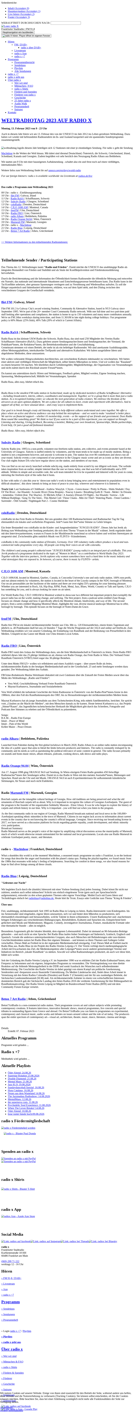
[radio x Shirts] (18, 1189)
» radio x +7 (7, 1294)
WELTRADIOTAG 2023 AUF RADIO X (46, 120)
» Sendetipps (8, 1308)
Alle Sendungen (22, 71)
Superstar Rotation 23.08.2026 (23, 1075)
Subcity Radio (18, 201)
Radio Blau (17, 228)
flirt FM (15, 195)
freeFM (14, 210)
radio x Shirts (21, 88)
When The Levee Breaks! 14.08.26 (26, 1108)
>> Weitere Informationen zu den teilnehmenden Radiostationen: (34, 242)
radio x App (20, 53)
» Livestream (8, 1283)
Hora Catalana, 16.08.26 (20, 1090)
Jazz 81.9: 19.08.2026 (19, 1084)
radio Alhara (17, 216)
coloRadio (16, 204)
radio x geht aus (16, 77)
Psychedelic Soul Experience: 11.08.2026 (29, 1105)
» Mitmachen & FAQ (12, 1361)
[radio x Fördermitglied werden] (18, 1127)
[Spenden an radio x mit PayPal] (18, 1160)
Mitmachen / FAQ (23, 85)
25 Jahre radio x (22, 100)
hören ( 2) (21, 14)
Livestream (20, 50)
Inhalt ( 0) (18, 8)
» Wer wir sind (9, 1356)
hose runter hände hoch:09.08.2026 (26, 1114)
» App (4, 1289)
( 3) (19, 17)
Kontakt (12, 112)
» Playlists (6, 1336)
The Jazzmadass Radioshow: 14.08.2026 (29, 1096)
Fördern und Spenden (25, 91)
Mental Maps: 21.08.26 (20, 1081)
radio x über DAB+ (31, 47)
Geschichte (20, 97)
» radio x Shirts (9, 1367)
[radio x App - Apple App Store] (18, 1216)
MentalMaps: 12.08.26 (19, 1099)
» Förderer (6, 1378)
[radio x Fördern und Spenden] (20, 1133)
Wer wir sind (21, 83)
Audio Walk (20, 103)
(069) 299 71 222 (10, 1261)
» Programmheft (9, 1320)
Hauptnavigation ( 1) (24, 11)
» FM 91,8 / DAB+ (11, 1278)
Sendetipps (20, 65)
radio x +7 (19, 56)
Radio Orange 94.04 (21, 219)
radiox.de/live (85, 176)
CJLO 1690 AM (19, 207)
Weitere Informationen (11, 1410)
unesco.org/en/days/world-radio (64, 170)
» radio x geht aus (11, 1342)
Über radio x (14, 80)
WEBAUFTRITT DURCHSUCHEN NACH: (25, 22)
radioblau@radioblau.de (41, 898)
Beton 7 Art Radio (20, 231)
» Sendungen (8, 1314)
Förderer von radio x (25, 94)
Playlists (18, 68)
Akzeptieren (6, 1407)
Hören (11, 41)
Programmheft (21, 106)
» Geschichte (8, 1384)
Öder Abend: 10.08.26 (19, 1111)
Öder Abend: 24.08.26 (19, 1072)
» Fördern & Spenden (12, 1372)
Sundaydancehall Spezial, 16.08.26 (26, 1087)
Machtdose (7, 153)
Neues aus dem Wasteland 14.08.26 (26, 1093)
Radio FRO (17, 213)
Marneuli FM (18, 222)
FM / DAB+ (20, 44)
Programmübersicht (24, 62)
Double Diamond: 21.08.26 (22, 1078)
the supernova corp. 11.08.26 (23, 1102)
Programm (13, 59)
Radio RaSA (17, 198)
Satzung (18, 109)
